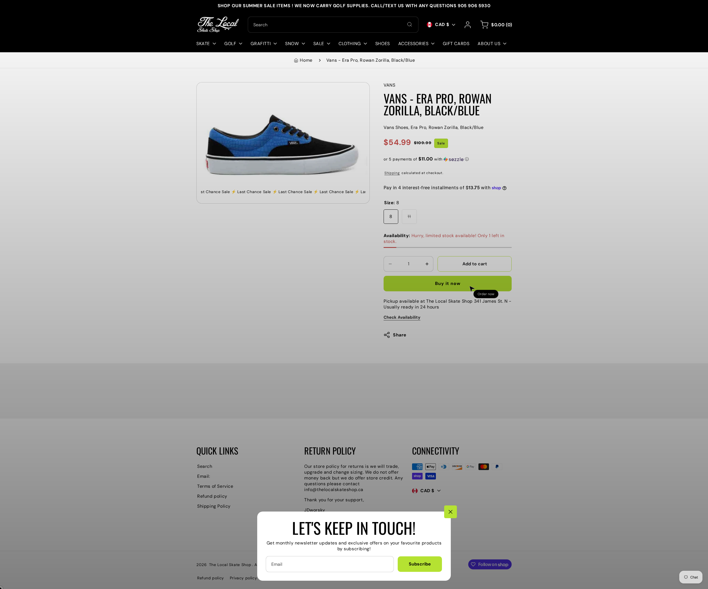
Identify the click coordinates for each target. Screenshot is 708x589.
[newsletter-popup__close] (450, 511)
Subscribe (420, 564)
